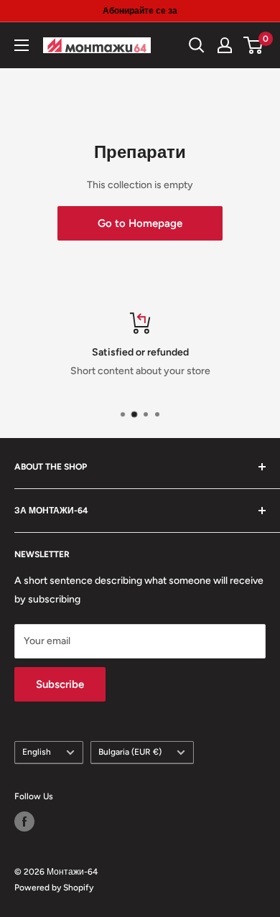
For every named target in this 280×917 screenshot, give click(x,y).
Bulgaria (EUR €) (130, 752)
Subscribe (60, 684)
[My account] (225, 45)
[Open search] (197, 45)
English (36, 752)
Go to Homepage (140, 223)
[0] (254, 45)
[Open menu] (21, 45)
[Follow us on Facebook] (24, 821)
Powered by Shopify (53, 888)
